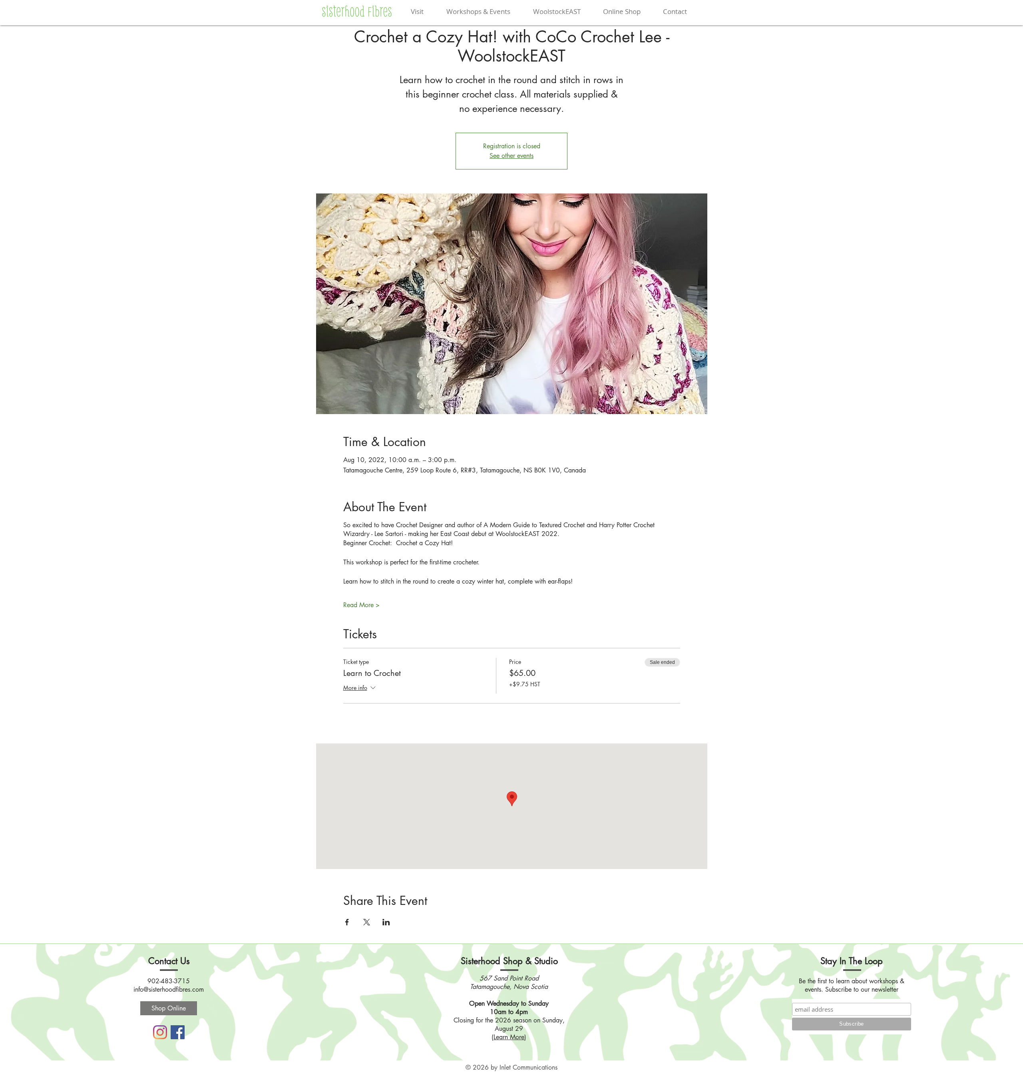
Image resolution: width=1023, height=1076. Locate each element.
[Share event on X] (366, 922)
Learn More (509, 1037)
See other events (511, 155)
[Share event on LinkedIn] (386, 922)
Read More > (361, 605)
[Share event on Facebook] (347, 922)
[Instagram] (160, 1032)
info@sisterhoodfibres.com (168, 989)
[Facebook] (178, 1032)
